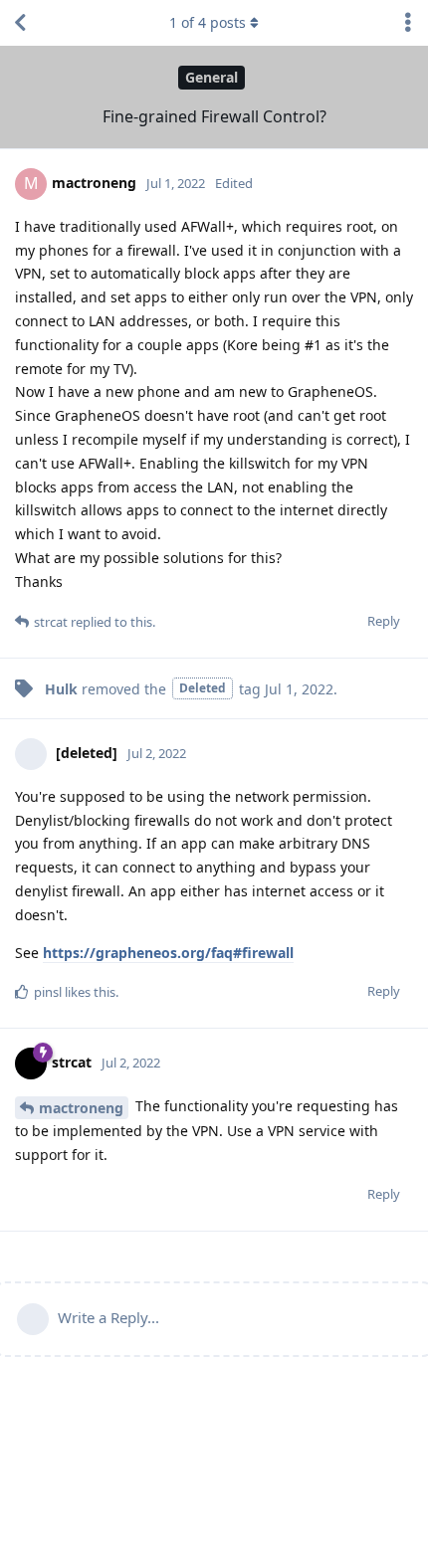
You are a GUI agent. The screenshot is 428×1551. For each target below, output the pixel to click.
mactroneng (81, 1107)
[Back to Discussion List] (20, 23)
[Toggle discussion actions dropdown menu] (408, 23)
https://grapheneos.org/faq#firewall (168, 952)
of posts (207, 22)
